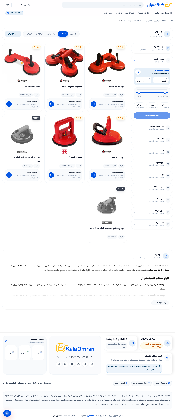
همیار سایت (56, 415)
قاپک (121, 95)
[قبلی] (41, 352)
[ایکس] (85, 364)
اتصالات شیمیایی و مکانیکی (156, 20)
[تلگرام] (78, 364)
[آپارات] (59, 364)
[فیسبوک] (65, 364)
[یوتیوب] (72, 364)
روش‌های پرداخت (140, 383)
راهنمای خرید (120, 383)
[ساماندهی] (25, 352)
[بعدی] (7, 352)
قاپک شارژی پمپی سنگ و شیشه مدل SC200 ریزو (23, 159)
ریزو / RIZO (27, 166)
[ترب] (11, 352)
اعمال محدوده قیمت (152, 115)
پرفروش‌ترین (51, 34)
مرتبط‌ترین (73, 34)
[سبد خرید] (7, 5)
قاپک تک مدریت (118, 157)
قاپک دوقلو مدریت (32, 86)
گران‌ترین (28, 34)
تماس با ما (37, 383)
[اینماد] (38, 352)
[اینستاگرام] (91, 364)
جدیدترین (62, 34)
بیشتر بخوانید (162, 302)
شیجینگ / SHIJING (67, 166)
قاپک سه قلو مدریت (117, 86)
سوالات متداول (24, 383)
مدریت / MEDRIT (110, 95)
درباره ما (47, 383)
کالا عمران (90, 415)
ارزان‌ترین (39, 34)
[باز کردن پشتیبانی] (7, 413)
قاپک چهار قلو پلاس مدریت (71, 86)
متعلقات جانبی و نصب (134, 20)
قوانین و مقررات (9, 383)
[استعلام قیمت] (93, 104)
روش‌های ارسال (161, 383)
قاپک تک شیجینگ (75, 157)
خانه (171, 20)
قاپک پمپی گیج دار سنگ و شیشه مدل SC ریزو (107, 228)
